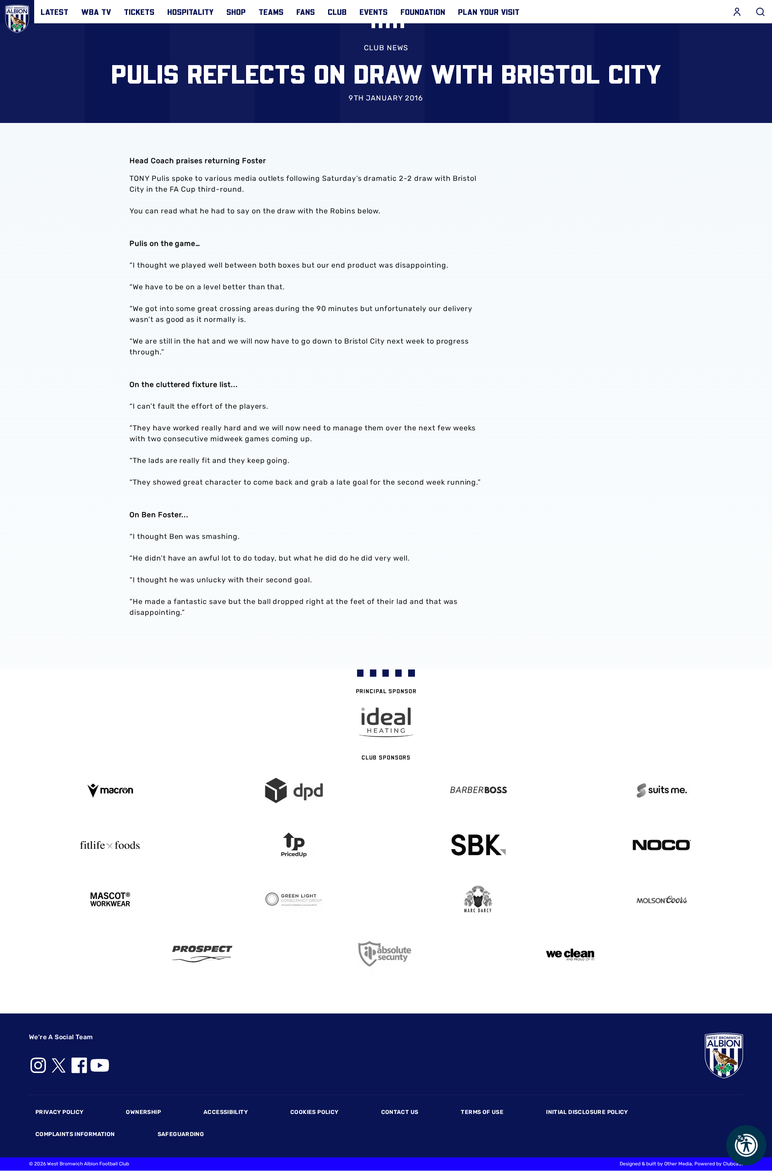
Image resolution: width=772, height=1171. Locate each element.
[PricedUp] (294, 845)
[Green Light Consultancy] (294, 899)
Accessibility (225, 1112)
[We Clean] (570, 954)
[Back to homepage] (17, 17)
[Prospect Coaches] (202, 954)
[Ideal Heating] (386, 722)
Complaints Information (75, 1134)
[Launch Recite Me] (746, 1145)
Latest (54, 11)
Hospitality (190, 11)
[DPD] (294, 790)
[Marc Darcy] (478, 899)
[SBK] (478, 845)
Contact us (400, 1112)
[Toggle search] (760, 11)
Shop (236, 11)
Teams (271, 11)
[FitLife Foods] (110, 845)
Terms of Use (482, 1112)
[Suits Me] (662, 790)
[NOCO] (662, 845)
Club (337, 11)
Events (373, 11)
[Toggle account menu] (737, 11)
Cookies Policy (314, 1112)
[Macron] (110, 790)
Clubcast (733, 1164)
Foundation (422, 11)
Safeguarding (181, 1134)
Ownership (143, 1112)
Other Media (678, 1164)
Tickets (139, 11)
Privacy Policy (59, 1112)
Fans (305, 11)
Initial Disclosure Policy (587, 1112)
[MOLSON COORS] (662, 899)
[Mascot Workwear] (110, 899)
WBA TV (96, 11)
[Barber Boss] (478, 790)
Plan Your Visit (488, 11)
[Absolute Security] (386, 954)
